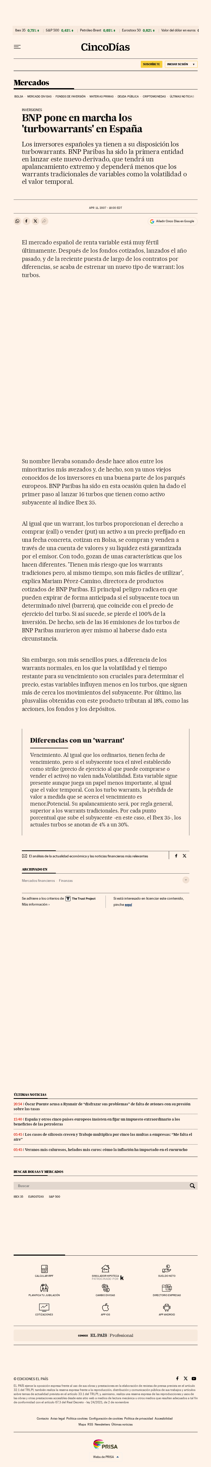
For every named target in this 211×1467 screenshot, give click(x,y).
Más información (35, 904)
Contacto (43, 1418)
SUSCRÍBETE (151, 64)
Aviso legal (57, 1418)
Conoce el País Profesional (106, 1335)
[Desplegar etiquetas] (185, 879)
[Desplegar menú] (17, 47)
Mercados (31, 83)
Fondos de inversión (71, 96)
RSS (90, 1424)
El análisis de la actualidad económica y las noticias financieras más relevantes (88, 856)
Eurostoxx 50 (131, 30)
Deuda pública (128, 96)
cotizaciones (44, 1314)
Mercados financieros (38, 880)
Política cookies (76, 1418)
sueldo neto (166, 1275)
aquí (128, 904)
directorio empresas (167, 1295)
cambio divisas (105, 1295)
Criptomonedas (154, 96)
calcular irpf (44, 1275)
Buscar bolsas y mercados (38, 1172)
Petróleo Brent (90, 30)
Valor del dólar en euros (178, 30)
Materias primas (102, 96)
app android (167, 1314)
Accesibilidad (164, 1418)
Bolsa (18, 96)
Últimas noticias (182, 96)
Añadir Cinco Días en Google (175, 221)
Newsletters (102, 1424)
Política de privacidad (138, 1418)
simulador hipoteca (105, 1275)
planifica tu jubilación (44, 1295)
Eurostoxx (36, 1196)
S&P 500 (52, 30)
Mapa (82, 1424)
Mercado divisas (39, 96)
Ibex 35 (20, 30)
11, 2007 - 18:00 (105, 208)
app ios (105, 1314)
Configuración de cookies (106, 1418)
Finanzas (66, 880)
